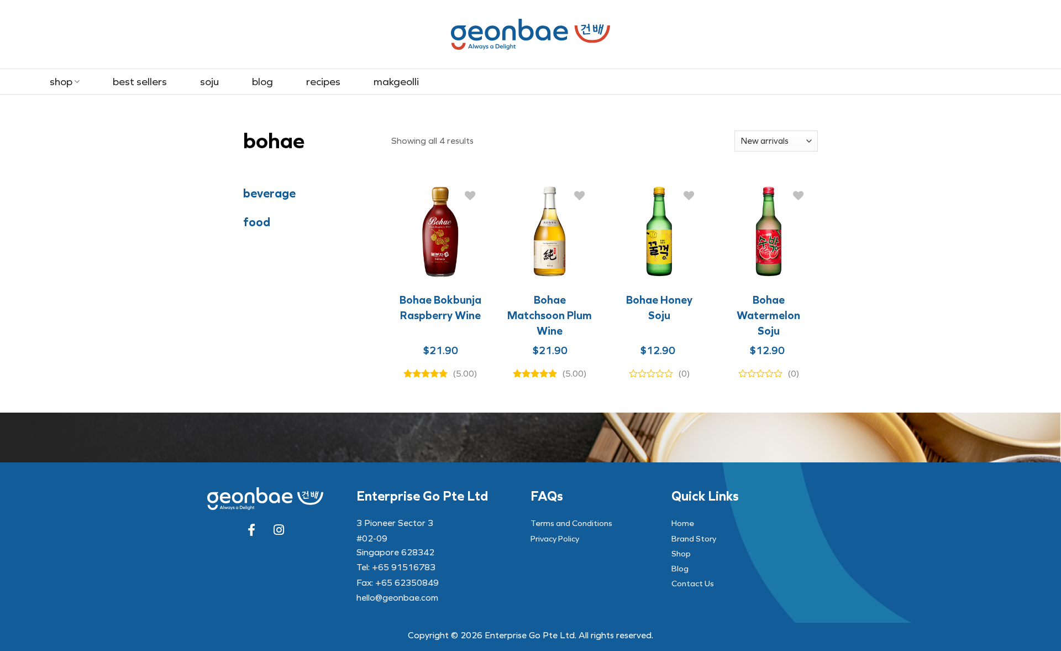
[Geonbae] (530, 34)
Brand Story (693, 539)
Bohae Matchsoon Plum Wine (549, 315)
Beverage (269, 193)
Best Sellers (140, 81)
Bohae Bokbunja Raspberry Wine (440, 307)
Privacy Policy (554, 539)
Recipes (323, 81)
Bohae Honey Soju (659, 307)
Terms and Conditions (571, 523)
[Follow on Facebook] (251, 530)
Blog (262, 81)
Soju (209, 81)
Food (256, 222)
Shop (61, 81)
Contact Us (692, 583)
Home (682, 523)
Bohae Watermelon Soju (768, 315)
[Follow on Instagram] (279, 530)
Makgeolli (396, 81)
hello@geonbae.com (397, 597)
